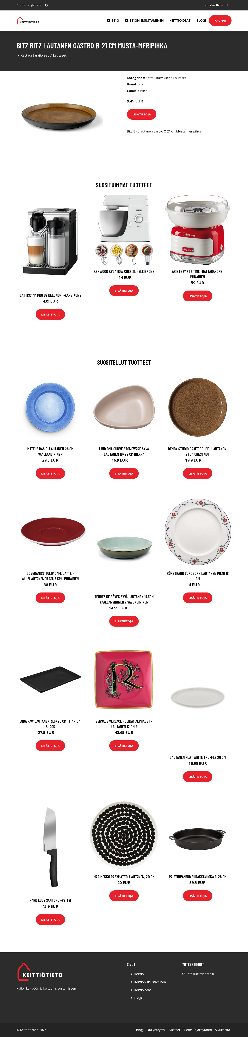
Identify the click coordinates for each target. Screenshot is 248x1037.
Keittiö (113, 20)
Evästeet (174, 1030)
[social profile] (46, 5)
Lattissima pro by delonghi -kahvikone (50, 295)
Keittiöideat (180, 20)
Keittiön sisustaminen (144, 20)
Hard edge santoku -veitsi (50, 900)
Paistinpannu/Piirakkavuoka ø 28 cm (197, 876)
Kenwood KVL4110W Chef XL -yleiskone (124, 271)
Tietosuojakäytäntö (197, 1030)
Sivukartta (222, 1030)
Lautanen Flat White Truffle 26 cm (198, 757)
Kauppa (220, 20)
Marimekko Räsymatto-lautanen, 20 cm (124, 876)
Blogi (201, 20)
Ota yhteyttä (156, 1030)
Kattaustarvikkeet (35, 55)
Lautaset (60, 55)
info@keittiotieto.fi (216, 5)
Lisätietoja (142, 114)
